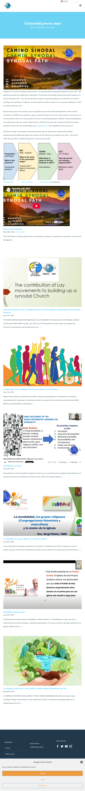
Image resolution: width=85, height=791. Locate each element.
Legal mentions (34, 743)
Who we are (10, 754)
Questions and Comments (12, 229)
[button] (81, 762)
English (65, 1)
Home (8, 748)
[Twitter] (62, 746)
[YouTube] (66, 746)
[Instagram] (70, 746)
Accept (42, 773)
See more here (8, 182)
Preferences (42, 786)
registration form (42, 126)
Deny (42, 779)
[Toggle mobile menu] (80, 5)
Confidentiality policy (36, 747)
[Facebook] (57, 746)
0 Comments (20, 232)
